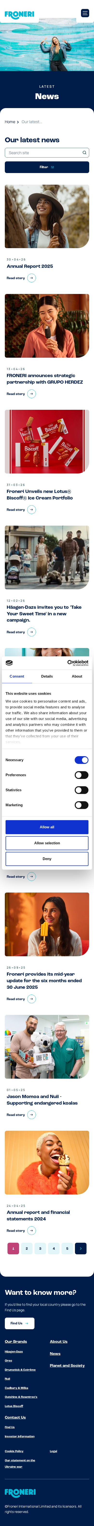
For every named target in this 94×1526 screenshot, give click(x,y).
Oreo (8, 1360)
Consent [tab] (17, 676)
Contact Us (15, 1418)
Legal (53, 1451)
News (55, 1354)
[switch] (81, 775)
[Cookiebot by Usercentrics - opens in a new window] (67, 663)
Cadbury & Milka (16, 1388)
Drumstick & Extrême (20, 1369)
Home (10, 121)
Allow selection (47, 843)
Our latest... (32, 121)
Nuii (7, 1378)
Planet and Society (67, 1366)
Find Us (10, 1427)
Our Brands (16, 1342)
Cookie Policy (14, 1451)
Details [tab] (47, 676)
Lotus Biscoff (14, 1406)
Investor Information (19, 1436)
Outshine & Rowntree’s (21, 1397)
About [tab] (77, 676)
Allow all (47, 827)
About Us (58, 1342)
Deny (47, 859)
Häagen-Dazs (14, 1351)
